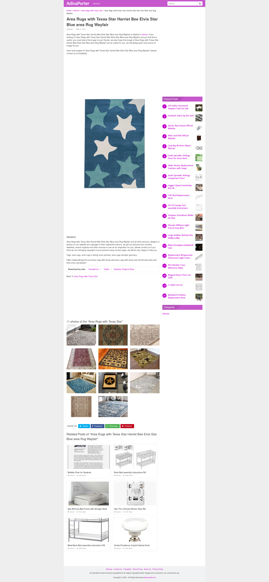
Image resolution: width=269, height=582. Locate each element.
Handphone (94, 269)
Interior (96, 3)
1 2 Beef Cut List (175, 285)
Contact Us (118, 569)
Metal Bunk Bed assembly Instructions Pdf (86, 545)
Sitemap (109, 569)
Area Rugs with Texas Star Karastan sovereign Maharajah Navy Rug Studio (127, 343)
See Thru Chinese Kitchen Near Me (130, 508)
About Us (147, 569)
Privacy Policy (157, 569)
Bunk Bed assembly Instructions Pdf (130, 472)
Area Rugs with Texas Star (86, 276)
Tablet (106, 269)
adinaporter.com (150, 577)
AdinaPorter (78, 3)
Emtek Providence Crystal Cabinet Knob (132, 545)
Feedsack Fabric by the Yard (181, 115)
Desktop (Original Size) (124, 269)
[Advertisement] (113, 76)
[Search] (200, 3)
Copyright (127, 569)
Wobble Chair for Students (79, 472)
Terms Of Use (137, 569)
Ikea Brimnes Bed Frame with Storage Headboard (90, 508)
